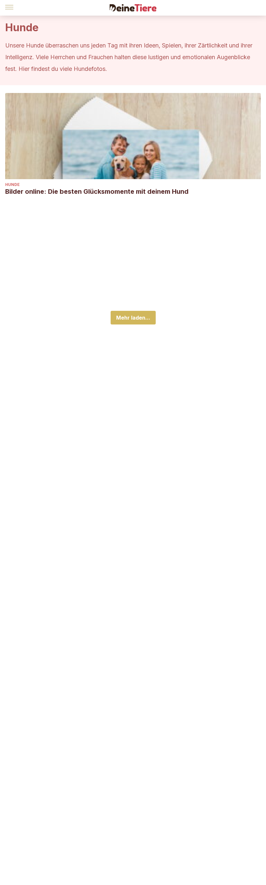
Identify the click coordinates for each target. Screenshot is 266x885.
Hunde (12, 184)
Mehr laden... (133, 317)
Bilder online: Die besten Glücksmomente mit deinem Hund (96, 191)
